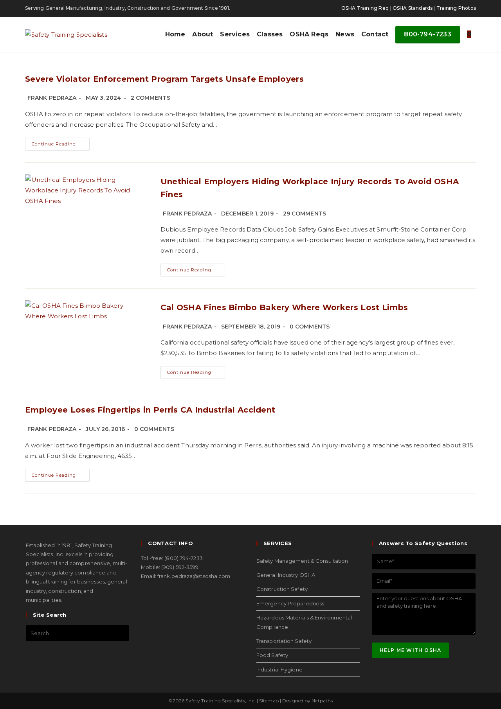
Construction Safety (282, 589)
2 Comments (150, 97)
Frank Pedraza (51, 97)
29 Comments (304, 213)
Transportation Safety (284, 641)
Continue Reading (61, 142)
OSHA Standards (413, 8)
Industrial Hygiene (279, 669)
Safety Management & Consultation (302, 561)
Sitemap (269, 701)
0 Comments (310, 326)
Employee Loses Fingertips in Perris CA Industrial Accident (150, 410)
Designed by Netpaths (307, 701)
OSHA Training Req (365, 8)
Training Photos (456, 8)
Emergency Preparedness (290, 603)
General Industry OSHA (285, 575)
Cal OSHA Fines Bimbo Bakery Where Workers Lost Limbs (284, 307)
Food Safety (272, 655)
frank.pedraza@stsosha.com (194, 576)
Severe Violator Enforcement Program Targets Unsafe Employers (164, 79)
